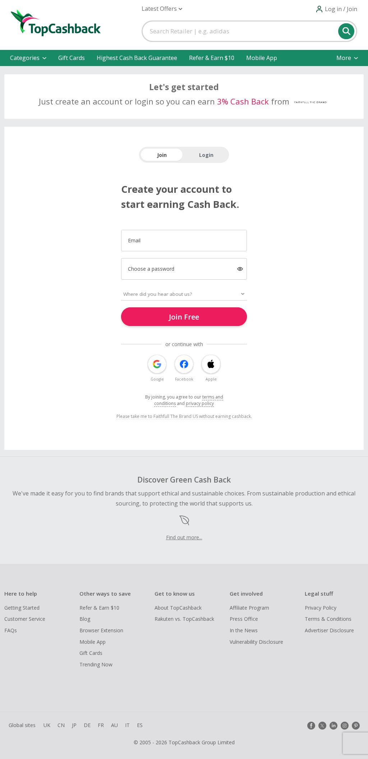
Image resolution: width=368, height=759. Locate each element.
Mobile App (261, 58)
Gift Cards (71, 58)
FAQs (10, 630)
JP (74, 725)
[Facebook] (311, 726)
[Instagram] (345, 726)
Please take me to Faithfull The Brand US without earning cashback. (184, 416)
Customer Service (24, 618)
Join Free (184, 317)
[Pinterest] (356, 726)
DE (87, 725)
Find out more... (184, 537)
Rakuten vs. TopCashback (184, 618)
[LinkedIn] (333, 726)
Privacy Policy (320, 607)
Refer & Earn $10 (211, 58)
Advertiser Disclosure (329, 630)
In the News (244, 630)
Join (162, 155)
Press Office (244, 618)
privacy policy (200, 403)
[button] (162, 8)
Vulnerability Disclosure (256, 641)
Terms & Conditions (328, 618)
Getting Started (22, 607)
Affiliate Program (249, 607)
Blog (84, 618)
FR (101, 725)
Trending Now (95, 664)
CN (61, 725)
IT (127, 725)
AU (114, 725)
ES (140, 725)
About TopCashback (178, 607)
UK (46, 725)
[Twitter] (322, 726)
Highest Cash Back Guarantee (137, 58)
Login (206, 155)
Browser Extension (101, 630)
